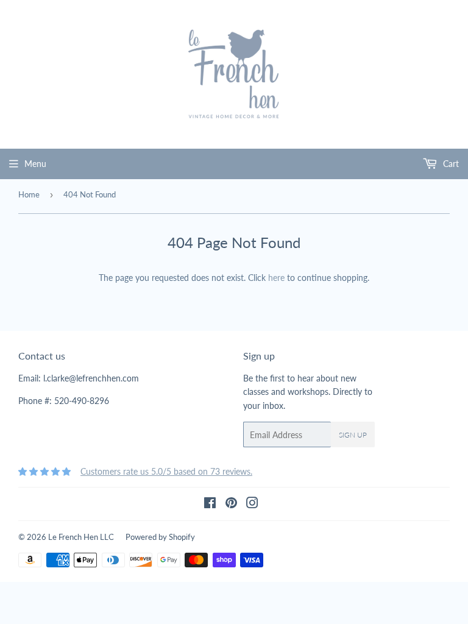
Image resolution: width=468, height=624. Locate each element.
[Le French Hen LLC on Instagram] (252, 504)
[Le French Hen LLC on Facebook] (210, 504)
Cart (450, 163)
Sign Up (353, 434)
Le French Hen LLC (81, 537)
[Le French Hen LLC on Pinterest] (231, 504)
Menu (35, 163)
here (276, 277)
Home (29, 194)
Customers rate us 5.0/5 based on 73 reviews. (166, 471)
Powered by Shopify (160, 537)
